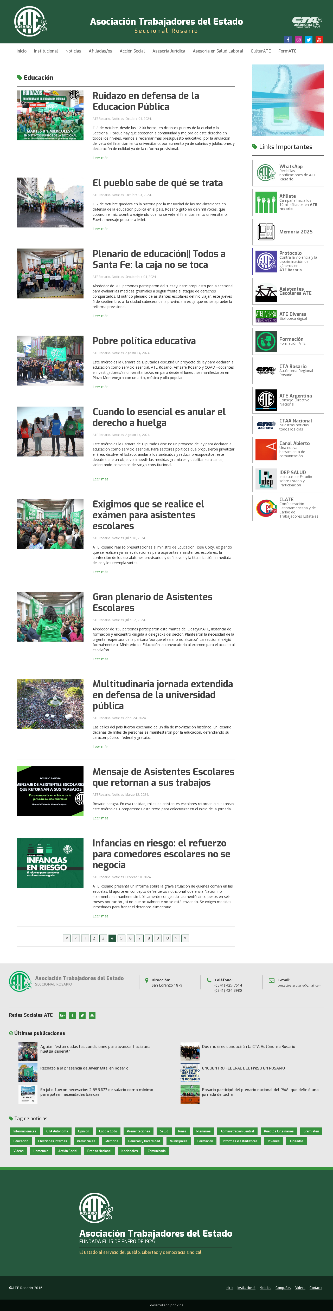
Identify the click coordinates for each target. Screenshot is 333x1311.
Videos (19, 1151)
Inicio (22, 51)
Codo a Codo (108, 1131)
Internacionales (25, 1131)
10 (167, 938)
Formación (205, 1141)
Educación (21, 1141)
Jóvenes (273, 1141)
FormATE (287, 51)
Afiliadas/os (100, 51)
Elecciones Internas (52, 1141)
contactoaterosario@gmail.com (300, 985)
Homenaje (41, 1151)
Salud (164, 1131)
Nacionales (129, 1151)
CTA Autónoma (57, 1131)
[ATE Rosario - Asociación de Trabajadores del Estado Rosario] (37, 20)
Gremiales (311, 1131)
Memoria (111, 1141)
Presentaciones (138, 1131)
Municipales (179, 1141)
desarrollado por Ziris (166, 1305)
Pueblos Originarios (279, 1131)
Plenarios (203, 1131)
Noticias (73, 51)
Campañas (283, 1288)
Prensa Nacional (99, 1151)
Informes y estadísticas (240, 1141)
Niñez (182, 1131)
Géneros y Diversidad (144, 1141)
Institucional (246, 1288)
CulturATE (261, 51)
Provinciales (86, 1141)
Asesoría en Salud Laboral (218, 51)
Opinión (83, 1131)
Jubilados (297, 1141)
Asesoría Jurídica (168, 51)
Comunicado (157, 1151)
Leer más (100, 157)
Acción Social (132, 51)
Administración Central (237, 1131)
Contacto (316, 1288)
